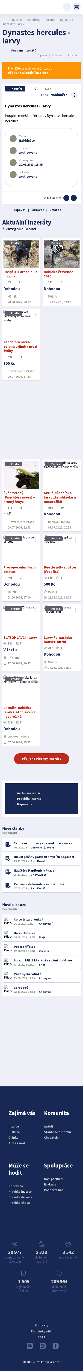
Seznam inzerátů (23, 50)
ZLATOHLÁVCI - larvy (20, 637)
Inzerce (17, 20)
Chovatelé (51, 1137)
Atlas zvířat (17, 1143)
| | (57, 55)
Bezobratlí (34, 20)
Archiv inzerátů (28, 793)
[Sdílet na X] (74, 198)
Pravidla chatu (19, 1203)
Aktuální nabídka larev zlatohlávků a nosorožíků (60, 497)
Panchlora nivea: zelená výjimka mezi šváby (20, 346)
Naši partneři (53, 1179)
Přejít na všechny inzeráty (41, 759)
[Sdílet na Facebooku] (66, 198)
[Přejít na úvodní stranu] (4, 20)
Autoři (48, 1126)
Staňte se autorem (57, 1132)
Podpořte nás (53, 1190)
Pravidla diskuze (20, 1197)
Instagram (41, 1347)
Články (13, 1137)
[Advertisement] (41, 420)
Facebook (54, 1347)
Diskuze (14, 1132)
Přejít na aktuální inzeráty (28, 72)
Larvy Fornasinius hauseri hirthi (58, 639)
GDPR (41, 1337)
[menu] (76, 7)
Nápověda (24, 804)
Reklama (50, 1184)
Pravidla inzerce (29, 798)
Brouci (50, 20)
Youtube (28, 1347)
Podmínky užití (41, 1331)
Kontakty (41, 1325)
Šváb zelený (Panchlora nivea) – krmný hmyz (19, 497)
